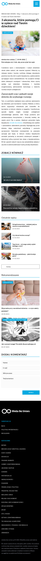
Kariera (4, 472)
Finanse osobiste (7, 460)
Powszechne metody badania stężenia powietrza (20, 208)
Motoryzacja (6, 475)
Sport (3, 510)
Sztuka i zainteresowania (11, 517)
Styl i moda (5, 514)
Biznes (3, 445)
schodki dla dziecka (15, 123)
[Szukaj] (3, 266)
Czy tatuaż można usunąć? (21, 235)
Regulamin (5, 433)
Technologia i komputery (11, 521)
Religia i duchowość (9, 498)
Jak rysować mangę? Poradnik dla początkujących (18, 344)
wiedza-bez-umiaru (8, 59)
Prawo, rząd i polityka (9, 487)
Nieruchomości (7, 479)
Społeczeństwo (7, 506)
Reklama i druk (7, 494)
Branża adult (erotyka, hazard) (13, 449)
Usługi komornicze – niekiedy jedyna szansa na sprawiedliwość (24, 225)
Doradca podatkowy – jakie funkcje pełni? (24, 255)
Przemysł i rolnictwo (9, 491)
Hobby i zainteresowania (10, 464)
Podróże (4, 483)
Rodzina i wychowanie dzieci (12, 502)
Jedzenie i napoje (7, 468)
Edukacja (5, 456)
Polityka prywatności (9, 429)
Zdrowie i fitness (7, 529)
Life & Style (7, 32)
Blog (3, 426)
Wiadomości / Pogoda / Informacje (14, 525)
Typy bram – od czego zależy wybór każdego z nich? (24, 245)
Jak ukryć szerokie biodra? (12, 180)
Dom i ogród (6, 453)
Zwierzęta (5, 532)
